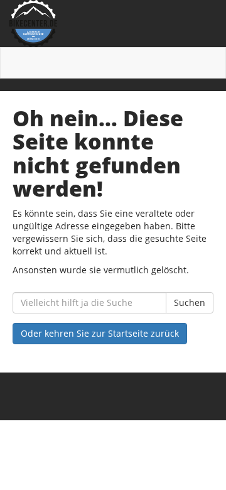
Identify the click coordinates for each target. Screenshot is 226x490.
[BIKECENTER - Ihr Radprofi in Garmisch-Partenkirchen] (113, 23)
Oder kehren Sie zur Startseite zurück (100, 333)
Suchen (189, 302)
